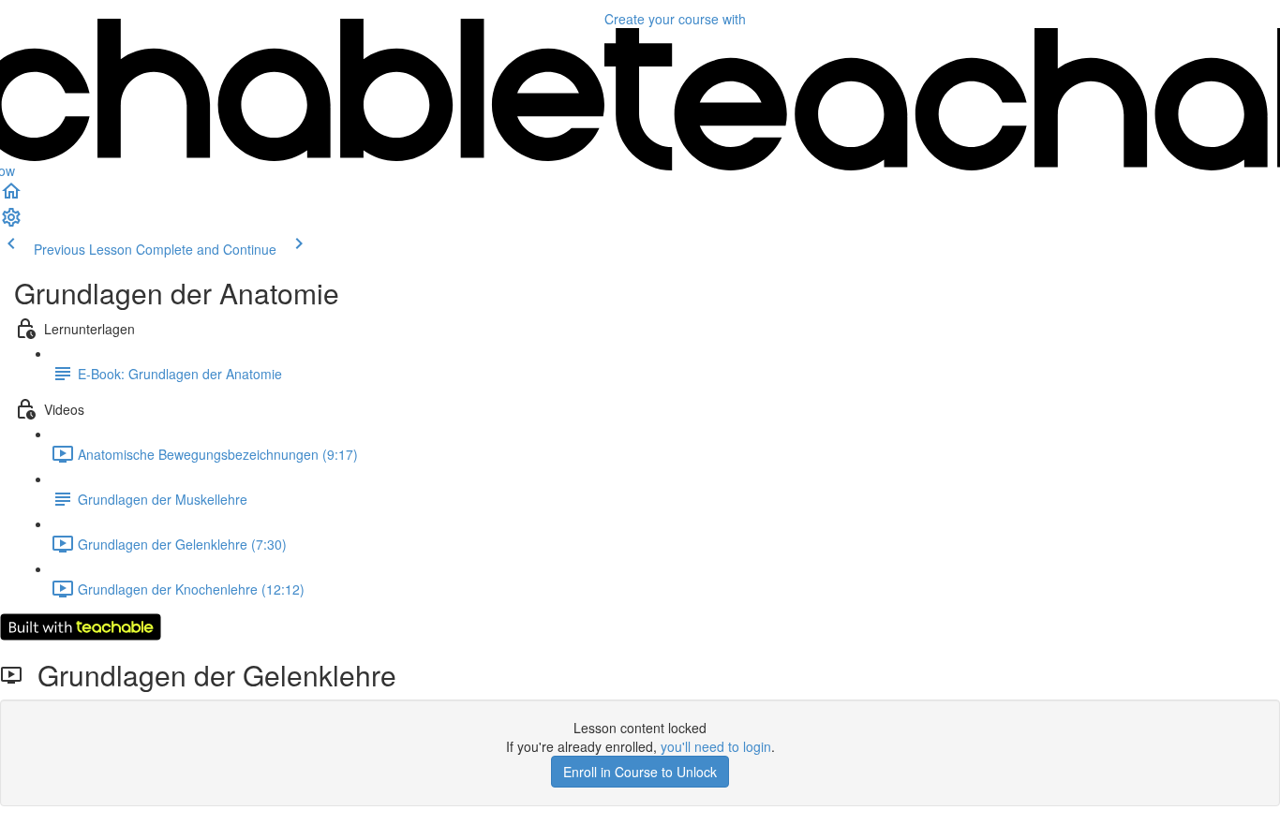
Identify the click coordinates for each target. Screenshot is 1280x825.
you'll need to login (716, 746)
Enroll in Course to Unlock (640, 771)
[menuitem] (11, 223)
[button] (11, 196)
